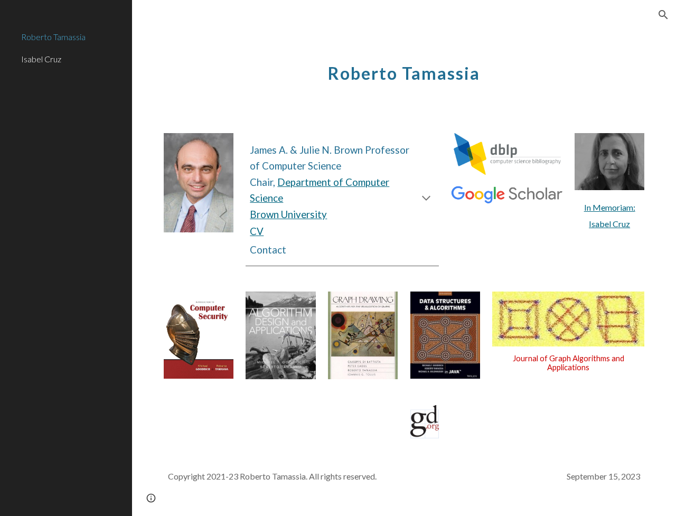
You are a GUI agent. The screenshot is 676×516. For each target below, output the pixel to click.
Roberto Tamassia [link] (53, 37)
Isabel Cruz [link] (41, 59)
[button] (663, 14)
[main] (404, 67)
